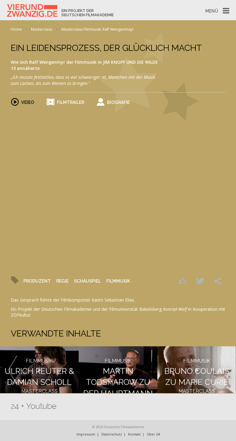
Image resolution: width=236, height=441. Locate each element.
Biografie (118, 102)
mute (30, 261)
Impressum (86, 434)
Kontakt (134, 434)
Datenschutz (111, 434)
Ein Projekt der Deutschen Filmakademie (87, 12)
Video (27, 102)
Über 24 (153, 434)
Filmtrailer (70, 102)
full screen (217, 261)
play (118, 175)
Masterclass (41, 29)
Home (16, 29)
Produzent (37, 281)
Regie (62, 281)
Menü (211, 11)
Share (219, 280)
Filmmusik (118, 281)
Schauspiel (87, 281)
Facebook (184, 280)
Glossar (194, 261)
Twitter (202, 280)
